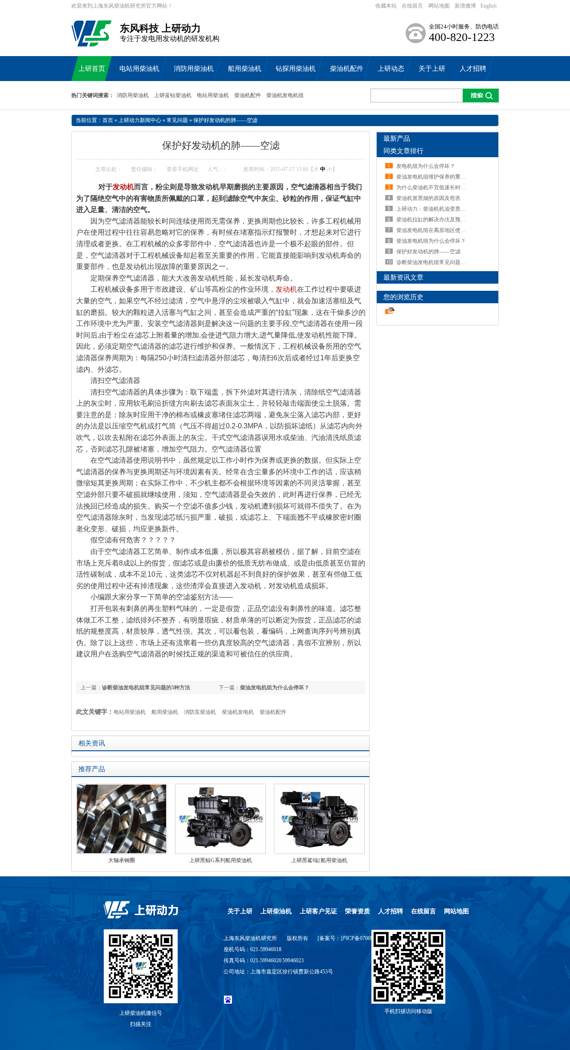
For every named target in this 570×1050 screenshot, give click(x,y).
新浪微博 (465, 6)
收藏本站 (386, 6)
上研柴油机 (276, 911)
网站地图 (439, 6)
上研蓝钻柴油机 (172, 95)
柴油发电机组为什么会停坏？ (274, 687)
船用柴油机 (164, 712)
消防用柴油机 (133, 95)
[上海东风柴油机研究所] (91, 42)
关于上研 (240, 911)
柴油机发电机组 (285, 95)
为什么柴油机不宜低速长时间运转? (437, 187)
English (488, 6)
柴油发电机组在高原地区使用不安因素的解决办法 (455, 230)
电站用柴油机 (213, 95)
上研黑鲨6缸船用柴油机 (319, 860)
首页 (107, 120)
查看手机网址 (183, 169)
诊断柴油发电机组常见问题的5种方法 (146, 687)
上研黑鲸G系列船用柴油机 (220, 860)
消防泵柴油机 (200, 712)
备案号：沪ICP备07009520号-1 (355, 938)
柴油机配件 (247, 95)
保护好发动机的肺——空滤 (225, 120)
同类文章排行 (403, 151)
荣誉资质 (357, 911)
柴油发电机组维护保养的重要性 (433, 177)
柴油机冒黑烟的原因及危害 (428, 198)
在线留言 (412, 6)
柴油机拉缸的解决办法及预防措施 (436, 219)
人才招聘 (390, 911)
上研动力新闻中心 (139, 120)
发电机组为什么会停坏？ (425, 166)
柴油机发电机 (238, 712)
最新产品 (396, 138)
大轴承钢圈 (121, 860)
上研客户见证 (318, 911)
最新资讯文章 (403, 277)
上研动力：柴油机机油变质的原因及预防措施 (449, 209)
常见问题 (177, 120)
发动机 (123, 187)
